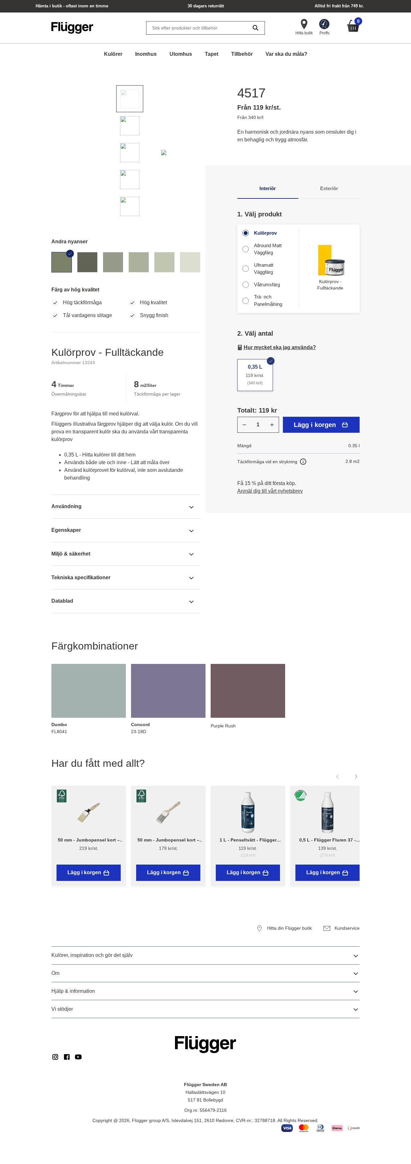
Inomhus (146, 54)
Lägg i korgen (315, 424)
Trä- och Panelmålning (268, 300)
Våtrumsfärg (267, 284)
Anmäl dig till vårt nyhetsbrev (270, 491)
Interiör (267, 188)
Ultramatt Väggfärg (263, 268)
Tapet (211, 54)
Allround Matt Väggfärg (268, 249)
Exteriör (329, 188)
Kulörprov (265, 233)
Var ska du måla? (286, 54)
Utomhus (181, 54)
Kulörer (113, 54)
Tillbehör (242, 54)
